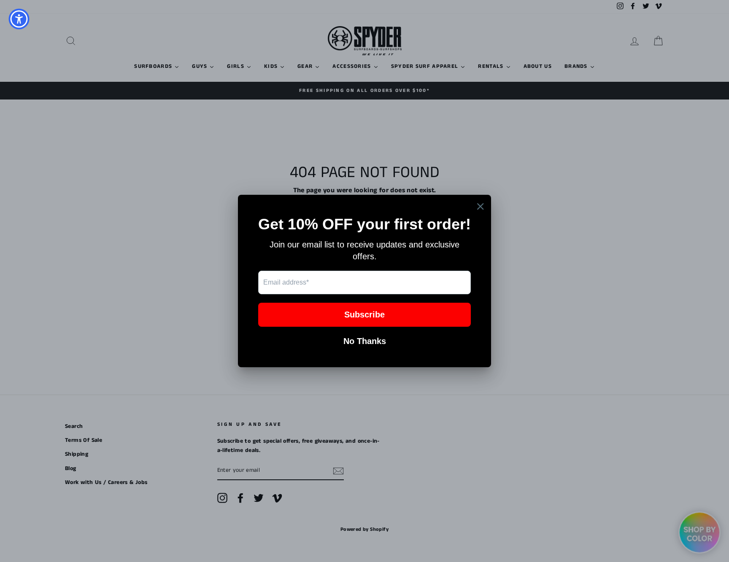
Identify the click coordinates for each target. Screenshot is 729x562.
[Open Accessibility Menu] (19, 19)
